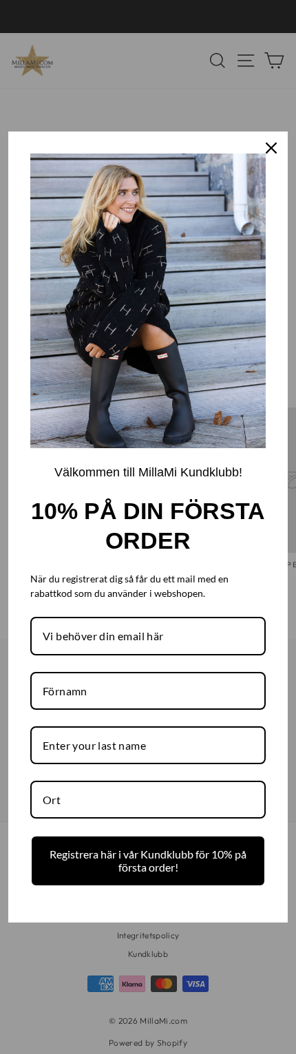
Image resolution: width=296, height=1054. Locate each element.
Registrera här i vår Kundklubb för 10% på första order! (148, 860)
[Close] (271, 148)
